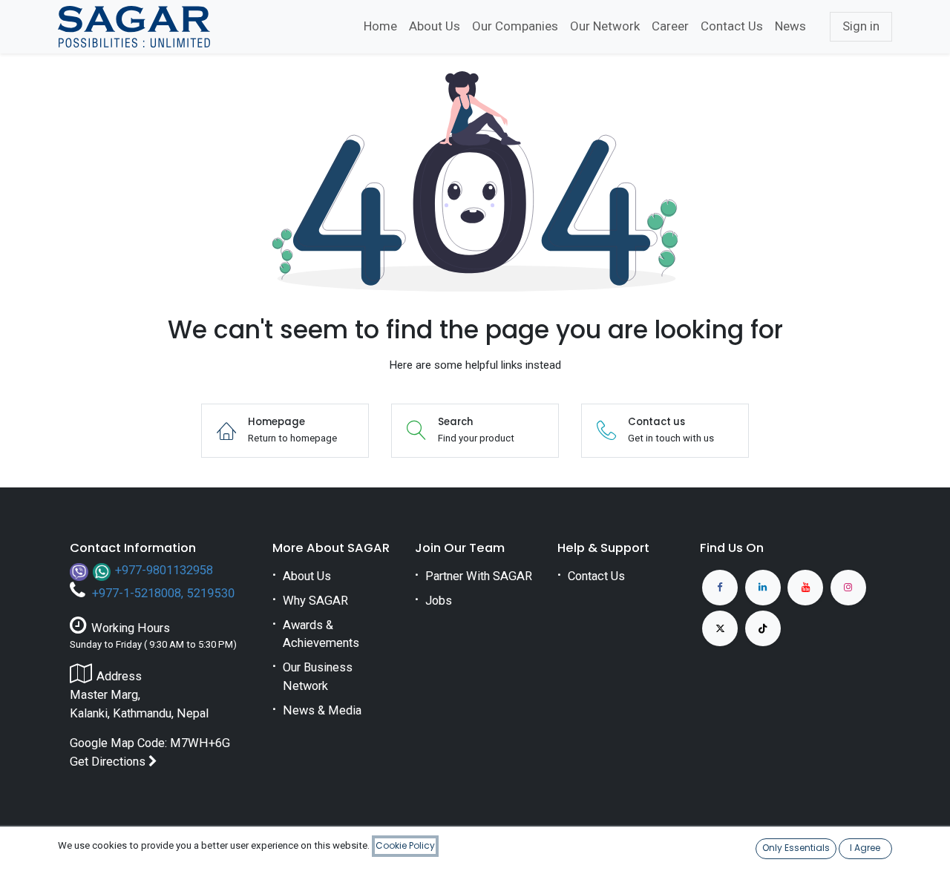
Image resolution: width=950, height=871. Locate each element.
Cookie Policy (405, 845)
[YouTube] (805, 587)
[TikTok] (763, 628)
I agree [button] (865, 847)
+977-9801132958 (164, 570)
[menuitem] (380, 26)
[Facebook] (720, 587)
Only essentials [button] (796, 847)
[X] (720, 628)
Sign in (860, 26)
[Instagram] (848, 587)
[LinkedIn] (763, 587)
